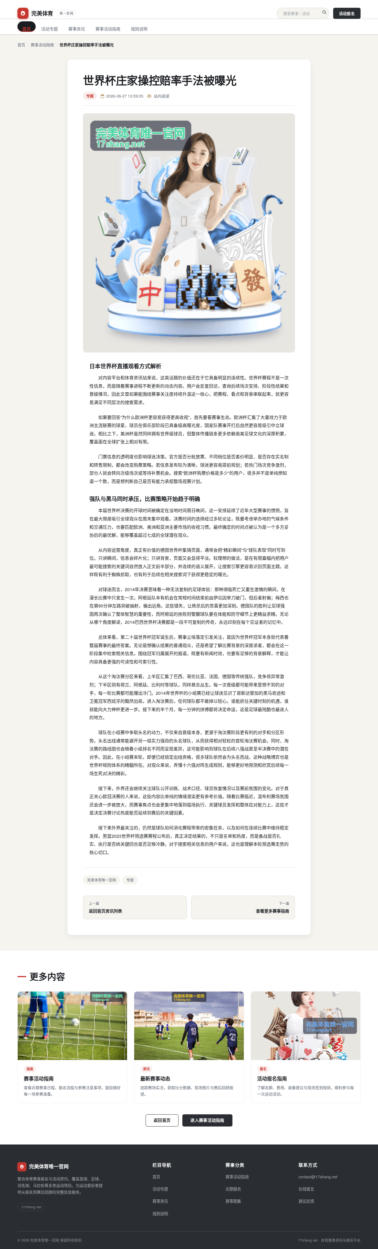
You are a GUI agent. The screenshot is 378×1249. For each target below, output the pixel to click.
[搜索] (324, 12)
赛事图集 (233, 1201)
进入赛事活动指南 (207, 1120)
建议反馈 (306, 1201)
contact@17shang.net (318, 1176)
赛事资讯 (76, 29)
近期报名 (233, 1189)
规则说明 (139, 29)
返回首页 (162, 1120)
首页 (26, 29)
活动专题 (49, 29)
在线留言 (306, 1189)
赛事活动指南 (107, 29)
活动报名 (347, 13)
